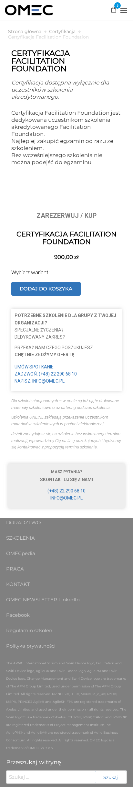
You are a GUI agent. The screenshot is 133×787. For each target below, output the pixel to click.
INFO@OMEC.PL (66, 497)
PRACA (15, 569)
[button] (123, 10)
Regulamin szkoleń (29, 630)
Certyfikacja (62, 31)
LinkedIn (69, 600)
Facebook (18, 615)
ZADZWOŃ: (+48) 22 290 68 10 (46, 373)
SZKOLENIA (20, 538)
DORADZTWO (23, 522)
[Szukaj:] (66, 777)
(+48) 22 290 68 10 (66, 490)
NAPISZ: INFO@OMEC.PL (40, 381)
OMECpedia (20, 553)
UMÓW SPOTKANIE (34, 366)
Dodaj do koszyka (46, 289)
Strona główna (24, 31)
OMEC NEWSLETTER (31, 600)
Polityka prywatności (31, 646)
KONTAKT (18, 584)
